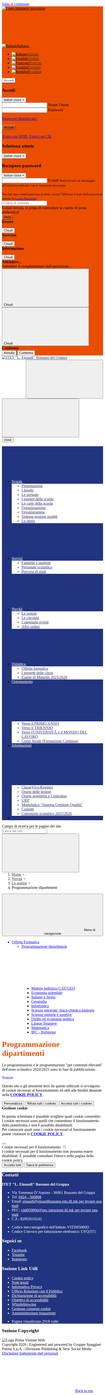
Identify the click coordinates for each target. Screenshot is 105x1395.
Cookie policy (22, 1278)
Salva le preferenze (39, 1165)
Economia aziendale (46, 993)
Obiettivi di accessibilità (30, 1300)
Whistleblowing (24, 1304)
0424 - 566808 (30, 1197)
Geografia (39, 1001)
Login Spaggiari (26, 198)
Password (55, 110)
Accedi (9, 80)
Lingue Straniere (44, 1023)
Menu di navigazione (69, 931)
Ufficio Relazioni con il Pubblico (37, 1291)
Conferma (26, 353)
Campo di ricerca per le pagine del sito (31, 826)
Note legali (20, 1282)
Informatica (40, 1006)
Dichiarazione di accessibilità (34, 1295)
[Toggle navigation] (40, 418)
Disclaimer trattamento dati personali (30, 1353)
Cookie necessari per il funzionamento (32, 1147)
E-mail (53, 180)
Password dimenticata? (19, 119)
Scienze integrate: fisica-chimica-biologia (62, 1010)
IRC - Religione (43, 1032)
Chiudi (8, 230)
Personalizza (13, 1103)
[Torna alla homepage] (52, 357)
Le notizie (19, 883)
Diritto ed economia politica (52, 1019)
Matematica (40, 1028)
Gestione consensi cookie (31, 1309)
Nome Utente (58, 105)
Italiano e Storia (43, 997)
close (7, 440)
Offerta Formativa (25, 942)
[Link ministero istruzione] (23, 8)
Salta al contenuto (15, 4)
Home (16, 874)
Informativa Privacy (27, 1287)
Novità (17, 879)
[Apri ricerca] (64, 379)
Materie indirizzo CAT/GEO (53, 988)
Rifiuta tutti (41, 1103)
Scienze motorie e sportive (51, 1015)
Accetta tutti (76, 1103)
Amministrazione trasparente (34, 1313)
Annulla (9, 353)
